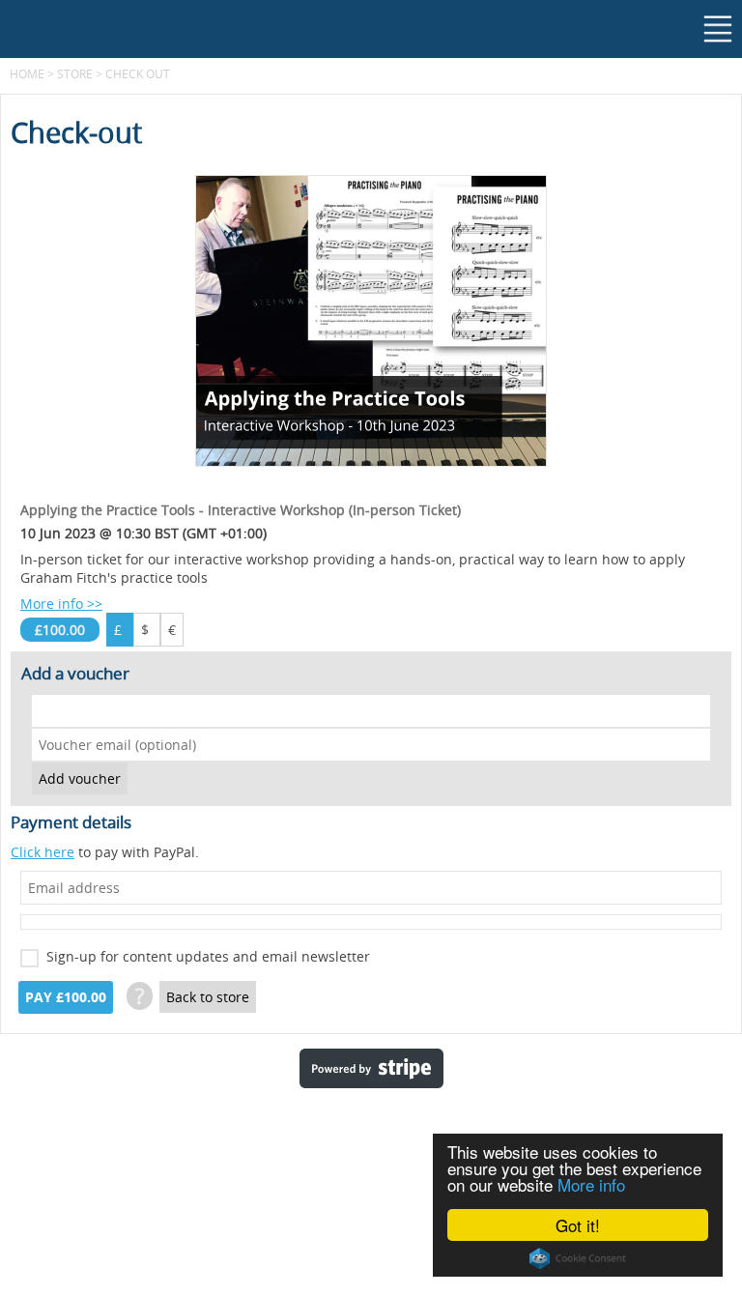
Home (27, 73)
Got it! (578, 1225)
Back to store (207, 997)
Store (75, 73)
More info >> (61, 603)
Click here (42, 852)
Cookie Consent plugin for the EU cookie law (577, 1258)
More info (591, 1184)
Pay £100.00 (65, 997)
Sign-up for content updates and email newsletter (208, 956)
